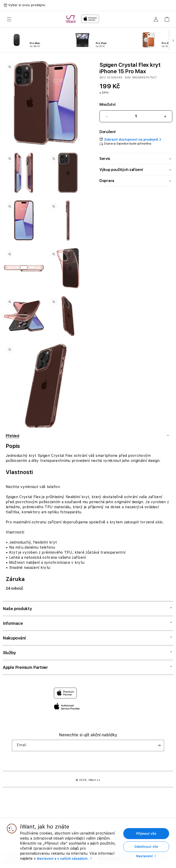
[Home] (71, 19)
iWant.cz (94, 780)
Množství (107, 104)
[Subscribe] (159, 745)
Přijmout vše (146, 833)
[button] (9, 19)
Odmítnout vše (146, 846)
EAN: (128, 77)
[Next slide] (172, 40)
